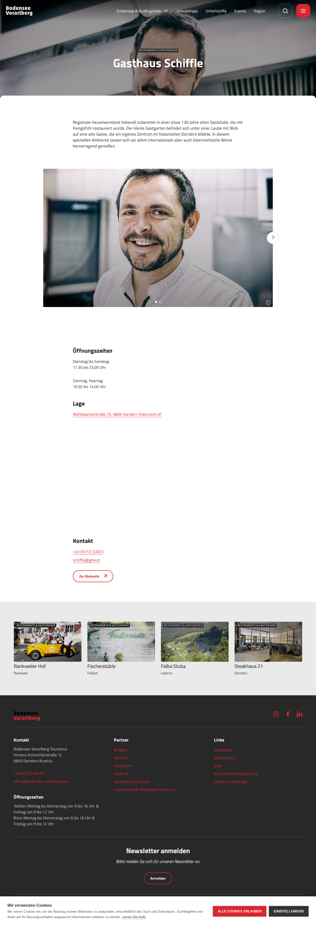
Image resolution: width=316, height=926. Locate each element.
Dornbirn (121, 758)
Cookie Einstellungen (231, 781)
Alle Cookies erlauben (239, 911)
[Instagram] (276, 714)
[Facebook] (288, 714)
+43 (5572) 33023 (88, 552)
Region (259, 11)
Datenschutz (224, 758)
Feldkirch (121, 774)
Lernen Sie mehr (134, 917)
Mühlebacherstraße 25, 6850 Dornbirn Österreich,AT (117, 414)
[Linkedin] (299, 714)
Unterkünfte (216, 11)
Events (240, 11)
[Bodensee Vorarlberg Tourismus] (19, 11)
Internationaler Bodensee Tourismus (144, 789)
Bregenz (121, 750)
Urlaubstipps (187, 11)
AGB (217, 766)
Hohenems (123, 766)
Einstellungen (289, 911)
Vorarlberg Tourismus (131, 781)
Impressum (223, 750)
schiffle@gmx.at (86, 560)
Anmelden (158, 878)
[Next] (273, 238)
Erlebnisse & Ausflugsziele (139, 11)
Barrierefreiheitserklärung (236, 774)
